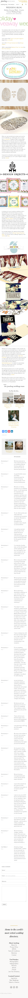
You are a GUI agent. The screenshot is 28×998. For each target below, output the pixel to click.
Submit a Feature (14, 982)
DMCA (14, 949)
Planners (14, 965)
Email (8, 876)
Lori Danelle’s (7, 139)
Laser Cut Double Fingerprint (17, 38)
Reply (2, 463)
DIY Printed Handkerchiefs (12, 43)
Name (4, 870)
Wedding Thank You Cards (17, 47)
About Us (14, 945)
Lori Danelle (9, 40)
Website (4, 881)
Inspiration (14, 978)
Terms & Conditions (14, 951)
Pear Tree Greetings (6, 48)
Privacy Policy (14, 947)
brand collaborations (23, 1)
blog (8, 235)
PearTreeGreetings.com (7, 363)
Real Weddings (14, 980)
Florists (14, 969)
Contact (14, 955)
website (7, 158)
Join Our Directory (14, 971)
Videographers (14, 963)
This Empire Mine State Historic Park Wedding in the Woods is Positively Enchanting (13, 425)
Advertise (14, 953)
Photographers (14, 961)
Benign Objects (9, 218)
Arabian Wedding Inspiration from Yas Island (19, 406)
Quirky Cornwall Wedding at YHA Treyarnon (8, 406)
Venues (14, 967)
